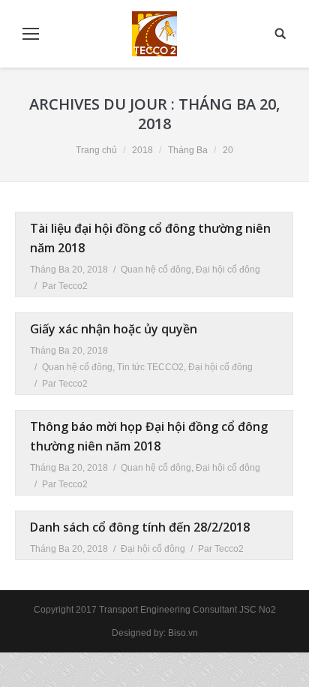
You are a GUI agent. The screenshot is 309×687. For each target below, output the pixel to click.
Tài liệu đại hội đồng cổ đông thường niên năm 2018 (150, 238)
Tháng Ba (188, 150)
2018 (142, 150)
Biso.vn (183, 633)
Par (65, 286)
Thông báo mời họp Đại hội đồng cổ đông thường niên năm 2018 (149, 436)
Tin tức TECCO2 (150, 367)
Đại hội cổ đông (228, 269)
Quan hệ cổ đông (156, 269)
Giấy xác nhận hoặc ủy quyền (113, 329)
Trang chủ (96, 150)
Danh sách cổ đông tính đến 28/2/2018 (140, 527)
